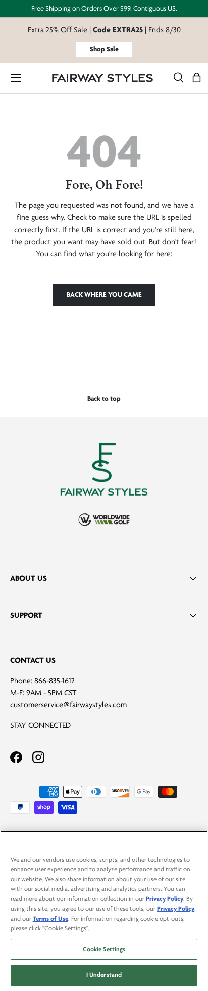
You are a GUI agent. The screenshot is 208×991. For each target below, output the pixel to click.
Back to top (104, 398)
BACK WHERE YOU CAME (104, 294)
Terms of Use (50, 918)
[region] (104, 911)
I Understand (104, 974)
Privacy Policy (164, 899)
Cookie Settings (104, 949)
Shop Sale (104, 49)
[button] (196, 78)
